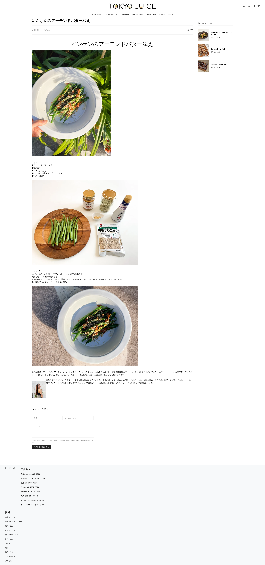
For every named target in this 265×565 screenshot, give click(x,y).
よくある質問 (10, 556)
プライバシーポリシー (71, 440)
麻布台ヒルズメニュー (13, 522)
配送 (6, 548)
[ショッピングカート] (258, 6)
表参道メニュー (11, 517)
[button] (253, 6)
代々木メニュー (11, 530)
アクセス (8, 561)
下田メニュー (10, 543)
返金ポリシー (10, 552)
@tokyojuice (39, 505)
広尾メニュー (10, 526)
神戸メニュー (10, 539)
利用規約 (84, 440)
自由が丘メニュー (11, 535)
